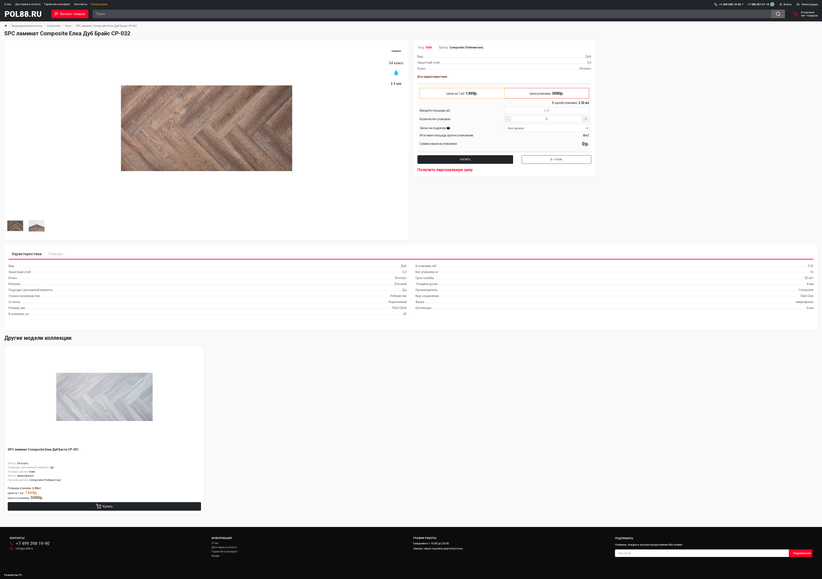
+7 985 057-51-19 (758, 4)
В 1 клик (556, 159)
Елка (68, 25)
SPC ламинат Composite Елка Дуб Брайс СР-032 (106, 25)
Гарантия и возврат (57, 4)
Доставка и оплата (27, 4)
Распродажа (99, 4)
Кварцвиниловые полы (27, 25)
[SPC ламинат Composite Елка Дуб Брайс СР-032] (206, 128)
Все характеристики (432, 76)
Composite (54, 25)
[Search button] (778, 14)
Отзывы (56, 254)
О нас (7, 4)
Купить (465, 159)
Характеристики (27, 254)
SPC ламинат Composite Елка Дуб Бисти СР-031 (43, 449)
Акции (215, 555)
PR (20, 575)
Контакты (80, 4)
